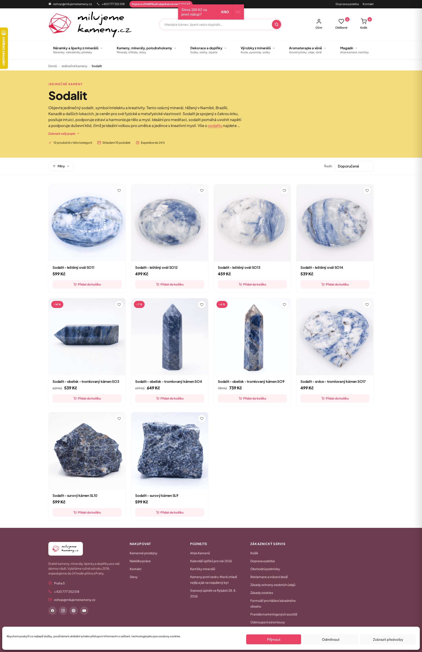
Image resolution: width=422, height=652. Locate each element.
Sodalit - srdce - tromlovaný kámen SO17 (333, 381)
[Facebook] (52, 610)
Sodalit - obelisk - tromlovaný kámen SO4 (168, 381)
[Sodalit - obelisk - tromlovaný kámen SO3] (87, 336)
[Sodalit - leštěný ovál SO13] (252, 222)
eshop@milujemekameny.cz (72, 4)
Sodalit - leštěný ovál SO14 (321, 267)
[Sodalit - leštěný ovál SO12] (169, 222)
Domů (52, 66)
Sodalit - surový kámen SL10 (75, 495)
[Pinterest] (73, 610)
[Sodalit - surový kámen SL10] (87, 450)
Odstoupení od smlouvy (267, 622)
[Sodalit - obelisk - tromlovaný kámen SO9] (252, 336)
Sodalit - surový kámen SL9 (156, 495)
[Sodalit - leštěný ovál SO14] (334, 222)
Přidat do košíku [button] (89, 284)
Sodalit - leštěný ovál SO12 (156, 267)
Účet (319, 27)
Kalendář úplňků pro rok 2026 (211, 561)
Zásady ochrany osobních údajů (272, 585)
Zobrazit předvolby (388, 639)
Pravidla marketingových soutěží (273, 614)
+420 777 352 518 (113, 4)
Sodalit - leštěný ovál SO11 (73, 267)
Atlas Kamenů (200, 553)
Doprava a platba (347, 4)
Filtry (61, 166)
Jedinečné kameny (74, 66)
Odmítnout (331, 639)
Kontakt (368, 4)
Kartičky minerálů (202, 569)
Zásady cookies (261, 593)
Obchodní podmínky (265, 569)
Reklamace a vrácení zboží (269, 577)
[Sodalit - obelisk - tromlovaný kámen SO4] (169, 336)
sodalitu (215, 125)
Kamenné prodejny (143, 553)
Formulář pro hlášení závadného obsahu (273, 603)
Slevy (134, 577)
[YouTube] (84, 610)
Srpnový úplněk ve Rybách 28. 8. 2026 (213, 593)
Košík (365, 23)
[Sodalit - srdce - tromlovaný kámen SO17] (334, 336)
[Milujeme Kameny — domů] (90, 24)
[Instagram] (63, 610)
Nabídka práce (140, 561)
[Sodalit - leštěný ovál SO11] (87, 222)
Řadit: (328, 166)
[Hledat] (276, 24)
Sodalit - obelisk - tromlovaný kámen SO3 (86, 381)
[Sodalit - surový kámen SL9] (169, 450)
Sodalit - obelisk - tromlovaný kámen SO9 (251, 381)
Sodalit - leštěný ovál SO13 (239, 267)
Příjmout (273, 639)
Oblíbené (341, 23)
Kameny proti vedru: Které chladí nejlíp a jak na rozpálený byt (213, 579)
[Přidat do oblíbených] (119, 190)
